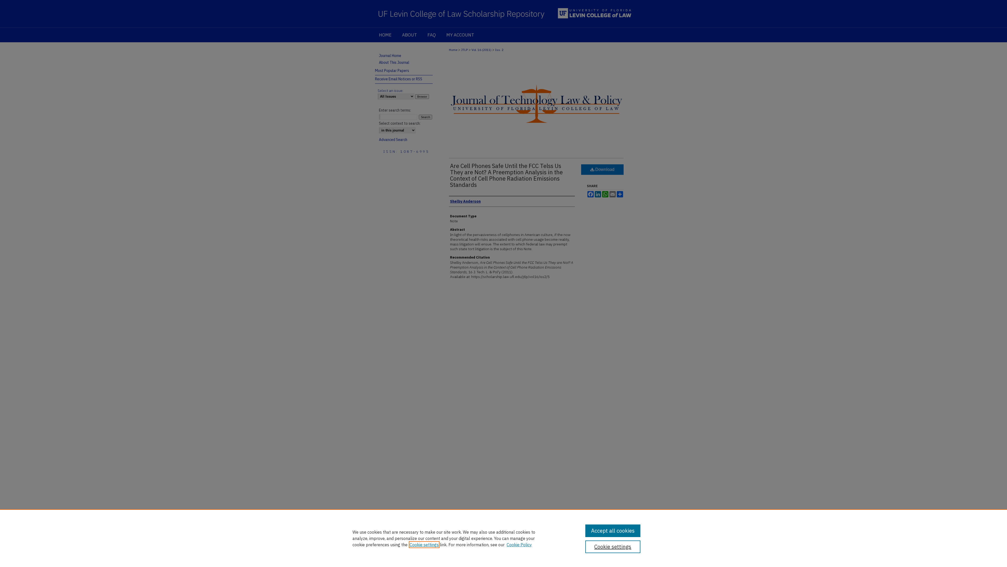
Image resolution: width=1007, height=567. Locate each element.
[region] (503, 538)
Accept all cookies (613, 530)
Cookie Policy (519, 544)
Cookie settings (424, 544)
